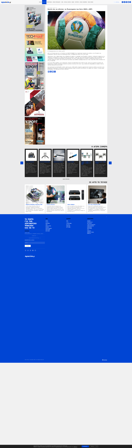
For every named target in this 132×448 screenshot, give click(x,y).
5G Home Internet (51, 204)
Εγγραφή (27, 245)
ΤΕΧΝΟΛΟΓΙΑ (89, 230)
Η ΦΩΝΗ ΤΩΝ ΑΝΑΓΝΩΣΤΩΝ (91, 224)
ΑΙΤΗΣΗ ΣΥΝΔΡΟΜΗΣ (83, 2)
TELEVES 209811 (70, 162)
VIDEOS (72, 2)
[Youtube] (128, 2)
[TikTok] (124, 2)
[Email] (130, 2)
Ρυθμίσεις (92, 446)
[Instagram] (126, 2)
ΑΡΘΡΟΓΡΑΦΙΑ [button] (49, 2)
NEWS (67, 220)
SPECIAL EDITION (67, 2)
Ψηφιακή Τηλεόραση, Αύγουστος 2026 (34, 204)
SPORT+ (67, 222)
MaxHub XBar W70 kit (58, 162)
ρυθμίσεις (75, 446)
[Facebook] (122, 2)
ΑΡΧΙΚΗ (40, 2)
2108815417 (34, 235)
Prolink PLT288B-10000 (45, 162)
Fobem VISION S (71, 204)
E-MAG (62, 2)
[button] (21, 163)
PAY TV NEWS (68, 227)
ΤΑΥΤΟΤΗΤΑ (77, 2)
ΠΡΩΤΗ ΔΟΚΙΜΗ (89, 228)
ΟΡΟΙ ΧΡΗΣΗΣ (48, 230)
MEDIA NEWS (68, 225)
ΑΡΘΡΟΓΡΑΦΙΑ (48, 223)
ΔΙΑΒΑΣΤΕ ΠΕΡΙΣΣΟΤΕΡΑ (66, 179)
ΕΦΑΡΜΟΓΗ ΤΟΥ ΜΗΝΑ (90, 232)
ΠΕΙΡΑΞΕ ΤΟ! (89, 233)
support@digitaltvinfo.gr (34, 237)
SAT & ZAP (68, 224)
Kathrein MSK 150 (30, 162)
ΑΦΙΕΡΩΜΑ (88, 220)
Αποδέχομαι (85, 446)
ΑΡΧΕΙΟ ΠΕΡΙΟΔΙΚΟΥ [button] (56, 2)
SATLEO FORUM (90, 2)
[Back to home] (6, 2)
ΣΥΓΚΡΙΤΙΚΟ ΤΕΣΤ (90, 222)
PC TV (88, 229)
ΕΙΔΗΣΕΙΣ (47, 222)
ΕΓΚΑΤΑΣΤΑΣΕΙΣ (89, 227)
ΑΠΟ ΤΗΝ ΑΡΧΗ (89, 223)
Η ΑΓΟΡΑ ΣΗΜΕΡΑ (69, 223)
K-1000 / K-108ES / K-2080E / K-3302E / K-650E (86, 163)
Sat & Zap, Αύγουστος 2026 (94, 204)
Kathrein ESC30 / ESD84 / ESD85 (100, 162)
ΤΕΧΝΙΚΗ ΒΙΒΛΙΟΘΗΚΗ (90, 225)
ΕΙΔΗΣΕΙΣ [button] (44, 2)
